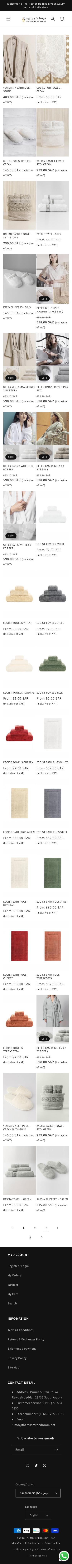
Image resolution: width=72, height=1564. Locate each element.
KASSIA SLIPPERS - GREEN (52, 1199)
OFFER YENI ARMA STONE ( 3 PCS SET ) (19, 388)
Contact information (48, 1549)
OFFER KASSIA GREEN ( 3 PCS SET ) (51, 1049)
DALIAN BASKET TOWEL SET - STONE (17, 235)
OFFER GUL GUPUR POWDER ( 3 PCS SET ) (49, 309)
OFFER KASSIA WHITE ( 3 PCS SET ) (18, 467)
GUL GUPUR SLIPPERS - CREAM (17, 162)
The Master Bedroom (37, 1537)
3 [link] (46, 1228)
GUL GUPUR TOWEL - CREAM (49, 89)
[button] (8, 18)
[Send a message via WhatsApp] (64, 1556)
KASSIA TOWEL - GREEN (17, 1199)
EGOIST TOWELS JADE (49, 692)
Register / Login (18, 1266)
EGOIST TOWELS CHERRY (18, 762)
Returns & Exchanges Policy (26, 1339)
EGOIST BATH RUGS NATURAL (14, 903)
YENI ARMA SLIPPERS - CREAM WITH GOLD (16, 1127)
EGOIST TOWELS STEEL (50, 623)
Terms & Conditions (21, 1330)
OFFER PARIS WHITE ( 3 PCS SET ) (17, 546)
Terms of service (38, 1555)
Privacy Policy (17, 1358)
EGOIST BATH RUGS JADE (51, 901)
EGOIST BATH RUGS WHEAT (19, 832)
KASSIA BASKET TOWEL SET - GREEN (50, 1127)
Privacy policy (52, 1543)
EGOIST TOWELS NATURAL (19, 692)
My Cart (13, 1294)
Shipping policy (24, 1549)
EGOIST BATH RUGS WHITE (52, 762)
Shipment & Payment (22, 1348)
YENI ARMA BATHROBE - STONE (17, 89)
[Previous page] (12, 1228)
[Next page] (41, 1237)
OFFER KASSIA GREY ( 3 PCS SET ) (50, 467)
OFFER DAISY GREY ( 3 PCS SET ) (52, 388)
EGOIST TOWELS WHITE (50, 544)
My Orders (14, 1275)
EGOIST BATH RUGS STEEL (52, 832)
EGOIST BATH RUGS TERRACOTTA (48, 976)
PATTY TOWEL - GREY (48, 234)
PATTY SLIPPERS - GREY (17, 307)
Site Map (13, 1367)
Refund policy (33, 1543)
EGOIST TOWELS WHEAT (17, 623)
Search (12, 1303)
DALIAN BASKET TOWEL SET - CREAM (50, 162)
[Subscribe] (56, 1450)
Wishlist (13, 1285)
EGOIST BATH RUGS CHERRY (14, 976)
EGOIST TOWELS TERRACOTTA (13, 1049)
